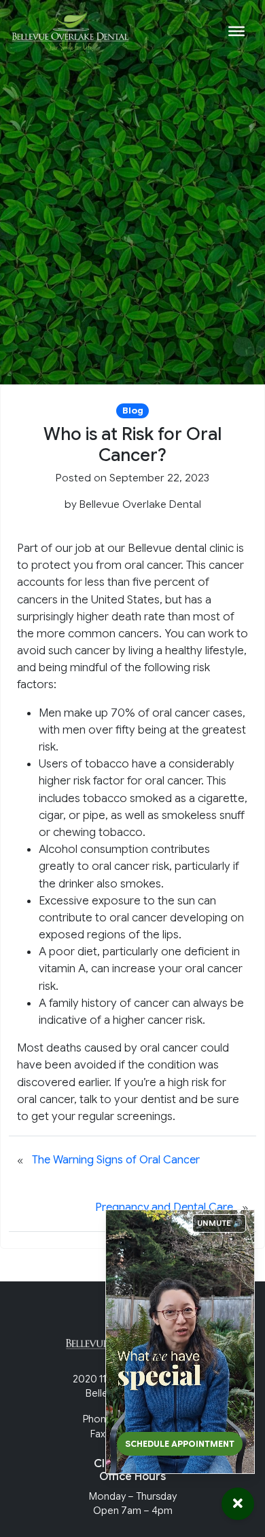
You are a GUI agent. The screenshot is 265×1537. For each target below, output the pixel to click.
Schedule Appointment (179, 1444)
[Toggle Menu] (236, 31)
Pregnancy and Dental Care (164, 1207)
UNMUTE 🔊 (220, 1223)
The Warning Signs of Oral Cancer (116, 1160)
